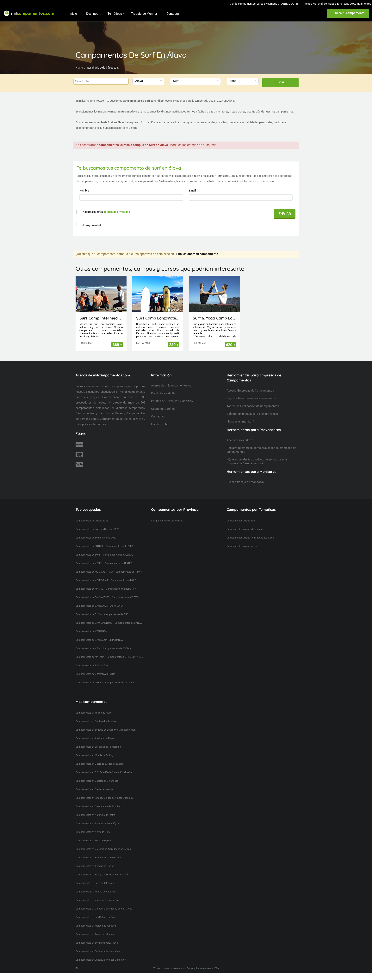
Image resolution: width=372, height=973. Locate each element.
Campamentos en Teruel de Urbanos (95, 934)
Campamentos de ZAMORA (119, 682)
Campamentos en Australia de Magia (95, 738)
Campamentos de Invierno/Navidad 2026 (97, 529)
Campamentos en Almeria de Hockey (95, 866)
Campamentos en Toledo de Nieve (93, 712)
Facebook (158, 424)
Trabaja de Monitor (144, 13)
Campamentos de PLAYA (89, 614)
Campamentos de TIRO (116, 614)
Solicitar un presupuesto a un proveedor (252, 414)
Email (192, 190)
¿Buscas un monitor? (240, 421)
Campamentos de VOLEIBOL (118, 554)
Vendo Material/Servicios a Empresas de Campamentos (337, 3)
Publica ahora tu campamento (197, 254)
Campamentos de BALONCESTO (92, 597)
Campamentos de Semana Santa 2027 (96, 537)
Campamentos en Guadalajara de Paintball (98, 806)
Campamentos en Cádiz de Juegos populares (99, 764)
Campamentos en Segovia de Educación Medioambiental (106, 729)
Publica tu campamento (348, 13)
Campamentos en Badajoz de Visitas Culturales (101, 959)
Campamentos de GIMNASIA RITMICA (95, 674)
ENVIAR (285, 214)
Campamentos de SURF (88, 554)
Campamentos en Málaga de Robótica (96, 925)
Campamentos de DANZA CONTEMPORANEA (99, 606)
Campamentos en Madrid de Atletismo (96, 891)
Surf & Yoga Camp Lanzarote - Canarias (214, 318)
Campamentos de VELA (88, 648)
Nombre (84, 190)
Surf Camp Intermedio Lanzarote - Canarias (101, 318)
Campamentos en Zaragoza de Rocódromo (98, 746)
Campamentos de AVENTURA (91, 631)
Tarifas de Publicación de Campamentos (253, 406)
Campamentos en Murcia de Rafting (94, 755)
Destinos (92, 13)
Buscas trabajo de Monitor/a (245, 482)
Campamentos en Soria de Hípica (93, 840)
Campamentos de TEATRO (118, 563)
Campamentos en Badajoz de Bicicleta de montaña (102, 874)
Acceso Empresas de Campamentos (250, 390)
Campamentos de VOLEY (89, 563)
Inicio (73, 13)
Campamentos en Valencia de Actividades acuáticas (103, 849)
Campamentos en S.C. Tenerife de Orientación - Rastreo (104, 772)
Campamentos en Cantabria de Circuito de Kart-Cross (104, 908)
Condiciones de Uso (164, 393)
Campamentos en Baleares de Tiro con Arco (98, 857)
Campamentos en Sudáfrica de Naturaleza (98, 951)
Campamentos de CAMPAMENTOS (94, 623)
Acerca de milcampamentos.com (172, 385)
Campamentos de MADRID (89, 588)
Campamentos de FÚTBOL (126, 597)
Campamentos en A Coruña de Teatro (95, 815)
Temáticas (115, 13)
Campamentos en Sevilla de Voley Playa (97, 942)
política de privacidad (116, 211)
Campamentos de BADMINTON (92, 665)
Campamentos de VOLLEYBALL (92, 580)
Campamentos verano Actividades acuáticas (250, 537)
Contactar (173, 13)
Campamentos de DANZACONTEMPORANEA (99, 640)
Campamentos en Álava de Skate (93, 832)
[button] (148, 81)
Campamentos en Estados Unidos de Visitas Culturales (104, 798)
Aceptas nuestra (106, 211)
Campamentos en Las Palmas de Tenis (96, 917)
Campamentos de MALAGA (90, 657)
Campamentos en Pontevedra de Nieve (96, 721)
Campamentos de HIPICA (128, 571)
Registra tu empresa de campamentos (251, 398)
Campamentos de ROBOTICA (121, 588)
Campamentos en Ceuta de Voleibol (94, 789)
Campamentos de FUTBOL (89, 546)
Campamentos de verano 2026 (92, 520)
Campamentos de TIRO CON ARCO (125, 657)
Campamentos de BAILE (123, 580)
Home (79, 67)
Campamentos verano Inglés (242, 546)
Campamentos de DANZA (128, 623)
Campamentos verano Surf (241, 520)
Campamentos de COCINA (117, 648)
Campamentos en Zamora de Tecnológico (98, 823)
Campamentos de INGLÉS (89, 682)
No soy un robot (91, 225)
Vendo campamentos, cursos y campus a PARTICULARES (264, 3)
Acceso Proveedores (240, 440)
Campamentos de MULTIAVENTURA (94, 571)
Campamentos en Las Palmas (167, 520)
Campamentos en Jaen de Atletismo (95, 883)
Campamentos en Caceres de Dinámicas (97, 781)
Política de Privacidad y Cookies (172, 401)
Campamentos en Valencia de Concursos (97, 900)
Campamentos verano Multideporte (245, 529)
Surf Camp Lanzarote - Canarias (157, 318)
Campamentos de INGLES (119, 546)
